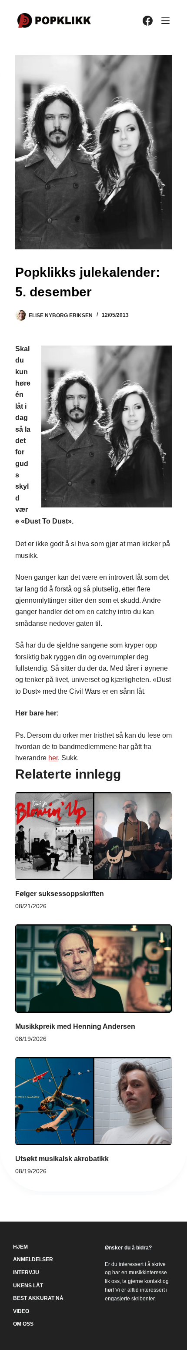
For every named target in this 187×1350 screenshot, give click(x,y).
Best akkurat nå (38, 1298)
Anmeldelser (33, 1259)
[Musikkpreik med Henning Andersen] (93, 968)
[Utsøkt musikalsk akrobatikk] (93, 1101)
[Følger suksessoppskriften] (93, 836)
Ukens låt (28, 1286)
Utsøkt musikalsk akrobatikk (62, 1158)
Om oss (23, 1324)
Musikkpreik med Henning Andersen (75, 1026)
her (53, 758)
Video (21, 1311)
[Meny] (165, 21)
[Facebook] (148, 21)
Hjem (20, 1247)
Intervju (26, 1272)
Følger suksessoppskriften (59, 893)
